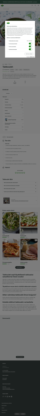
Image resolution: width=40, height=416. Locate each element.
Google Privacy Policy (30, 34)
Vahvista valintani (29, 53)
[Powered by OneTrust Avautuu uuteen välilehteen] (30, 57)
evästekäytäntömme (11, 35)
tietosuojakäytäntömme (18, 35)
